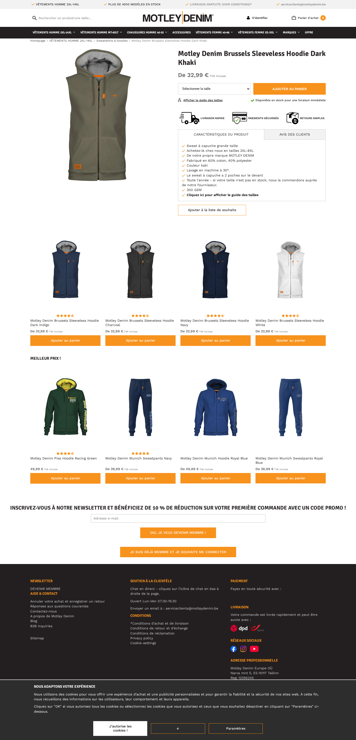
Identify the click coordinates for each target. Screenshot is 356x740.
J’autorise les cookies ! (120, 728)
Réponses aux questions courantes (59, 606)
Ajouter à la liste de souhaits (212, 210)
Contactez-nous (43, 611)
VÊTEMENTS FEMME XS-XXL (256, 32)
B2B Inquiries (41, 626)
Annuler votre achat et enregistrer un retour (67, 601)
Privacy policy (141, 638)
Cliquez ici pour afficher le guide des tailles (222, 195)
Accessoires (181, 32)
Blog (33, 621)
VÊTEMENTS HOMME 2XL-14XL (52, 32)
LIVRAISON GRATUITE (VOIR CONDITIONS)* (221, 4)
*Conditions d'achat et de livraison (159, 623)
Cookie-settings (143, 643)
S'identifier (259, 18)
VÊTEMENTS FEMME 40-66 (212, 32)
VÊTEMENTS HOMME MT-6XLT (99, 32)
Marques (289, 32)
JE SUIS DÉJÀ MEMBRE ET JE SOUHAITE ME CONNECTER (178, 552)
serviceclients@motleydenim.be (303, 4)
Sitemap (37, 638)
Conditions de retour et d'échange (159, 628)
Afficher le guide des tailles (203, 100)
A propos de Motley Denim (52, 616)
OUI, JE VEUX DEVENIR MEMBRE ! (178, 532)
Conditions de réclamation (152, 633)
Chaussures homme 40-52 (145, 32)
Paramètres (235, 728)
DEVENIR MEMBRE (45, 589)
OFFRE (309, 32)
